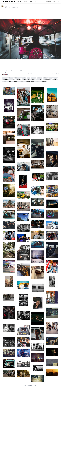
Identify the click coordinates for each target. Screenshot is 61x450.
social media (39, 79)
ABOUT (25, 1)
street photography (6, 79)
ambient (4, 81)
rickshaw (10, 77)
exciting (24, 79)
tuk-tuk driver (17, 77)
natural (9, 81)
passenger (4, 77)
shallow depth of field (30, 81)
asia (28, 77)
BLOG (36, 1)
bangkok (33, 77)
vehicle (24, 77)
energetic (18, 79)
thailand (45, 77)
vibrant (37, 81)
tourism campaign (47, 79)
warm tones (44, 81)
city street (39, 77)
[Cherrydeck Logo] (8, 1)
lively (33, 79)
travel (13, 79)
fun (29, 79)
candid (55, 77)
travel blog (54, 79)
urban (51, 77)
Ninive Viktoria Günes (8, 5)
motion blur (21, 81)
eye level (15, 81)
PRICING (31, 1)
